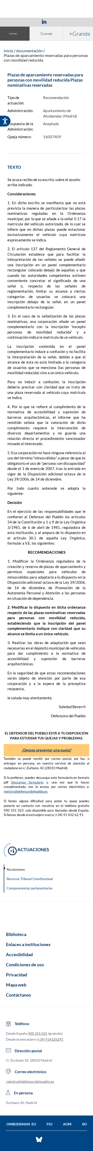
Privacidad (16, 974)
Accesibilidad (19, 954)
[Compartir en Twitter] (29, 21)
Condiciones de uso (25, 964)
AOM (67, 1124)
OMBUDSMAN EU (21, 1124)
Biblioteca (16, 934)
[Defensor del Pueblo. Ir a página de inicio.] (46, 9)
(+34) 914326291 (50, 1039)
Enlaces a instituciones (28, 944)
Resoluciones (16, 869)
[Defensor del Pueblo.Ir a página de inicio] (46, 915)
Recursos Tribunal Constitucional (30, 879)
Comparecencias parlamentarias (30, 888)
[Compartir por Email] (58, 21)
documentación (29, 50)
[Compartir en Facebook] (15, 21)
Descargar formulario (27, 782)
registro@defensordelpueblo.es (26, 791)
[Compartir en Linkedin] (44, 21)
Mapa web (16, 984)
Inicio (8, 50)
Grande (46, 33)
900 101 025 (37, 1033)
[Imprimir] (74, 21)
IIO (84, 1124)
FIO (49, 1124)
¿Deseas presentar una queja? (46, 750)
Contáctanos (18, 995)
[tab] (15, 21)
